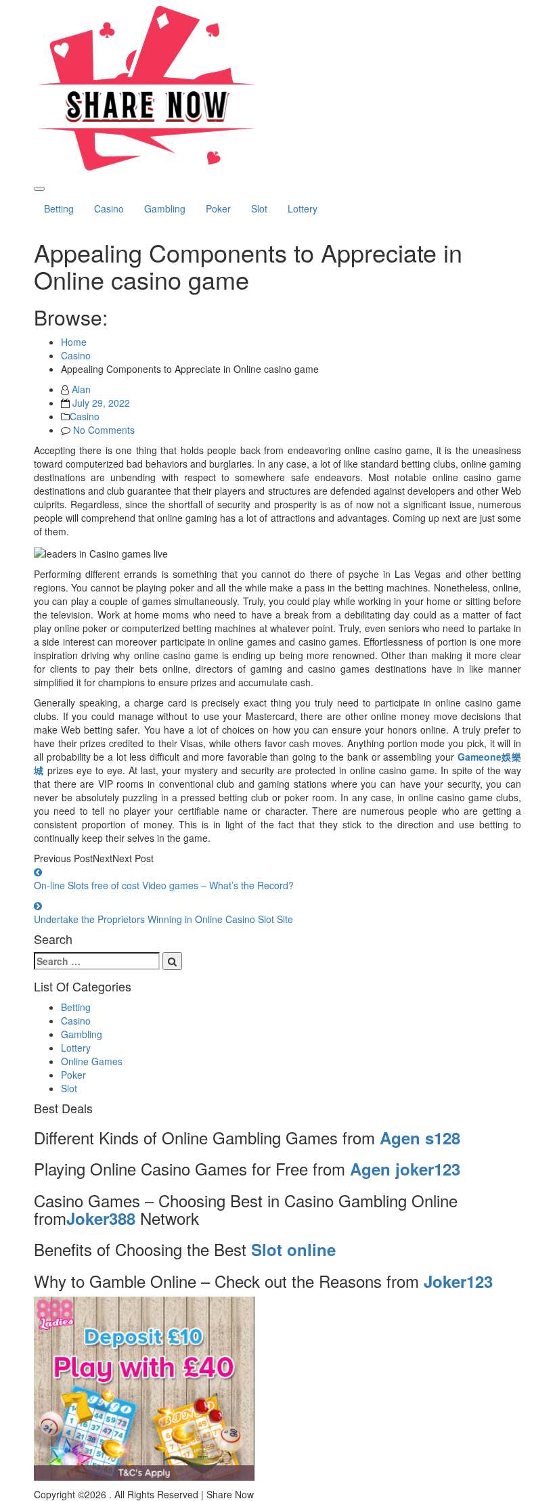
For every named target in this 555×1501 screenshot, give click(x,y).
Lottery (302, 208)
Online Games (92, 1061)
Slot (259, 208)
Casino (109, 208)
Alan (81, 389)
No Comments (104, 429)
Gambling (164, 208)
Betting (59, 208)
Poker (218, 208)
